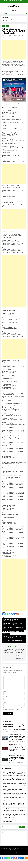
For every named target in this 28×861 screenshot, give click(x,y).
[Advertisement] (14, 49)
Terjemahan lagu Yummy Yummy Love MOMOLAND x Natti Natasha (12, 637)
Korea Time (5, 35)
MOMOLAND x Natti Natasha (16, 631)
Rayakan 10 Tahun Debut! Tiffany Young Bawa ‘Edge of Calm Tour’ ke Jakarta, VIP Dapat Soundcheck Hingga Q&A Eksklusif (17, 747)
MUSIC (7, 26)
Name (5, 691)
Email (5, 696)
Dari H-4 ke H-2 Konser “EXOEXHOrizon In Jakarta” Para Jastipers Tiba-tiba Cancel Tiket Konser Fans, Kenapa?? (13, 805)
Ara (5, 731)
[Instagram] (16, 614)
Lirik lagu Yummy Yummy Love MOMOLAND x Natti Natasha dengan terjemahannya (13, 624)
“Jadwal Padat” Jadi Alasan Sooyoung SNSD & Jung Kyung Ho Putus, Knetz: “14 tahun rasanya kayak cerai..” (14, 799)
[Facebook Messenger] (12, 614)
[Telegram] (10, 614)
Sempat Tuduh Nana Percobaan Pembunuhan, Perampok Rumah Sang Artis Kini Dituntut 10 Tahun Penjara (14, 810)
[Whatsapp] (7, 614)
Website (5, 702)
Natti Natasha (6, 633)
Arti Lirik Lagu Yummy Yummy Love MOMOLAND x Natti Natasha (11, 620)
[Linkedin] (14, 614)
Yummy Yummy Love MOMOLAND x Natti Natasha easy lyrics (12, 641)
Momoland (5, 631)
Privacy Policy (14, 852)
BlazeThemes (14, 849)
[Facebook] (3, 614)
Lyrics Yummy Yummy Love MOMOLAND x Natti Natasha (13, 628)
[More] (18, 614)
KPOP (4, 26)
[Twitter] (5, 614)
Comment (6, 675)
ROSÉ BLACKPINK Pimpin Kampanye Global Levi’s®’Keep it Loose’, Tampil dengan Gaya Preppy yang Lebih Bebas (13, 1)
